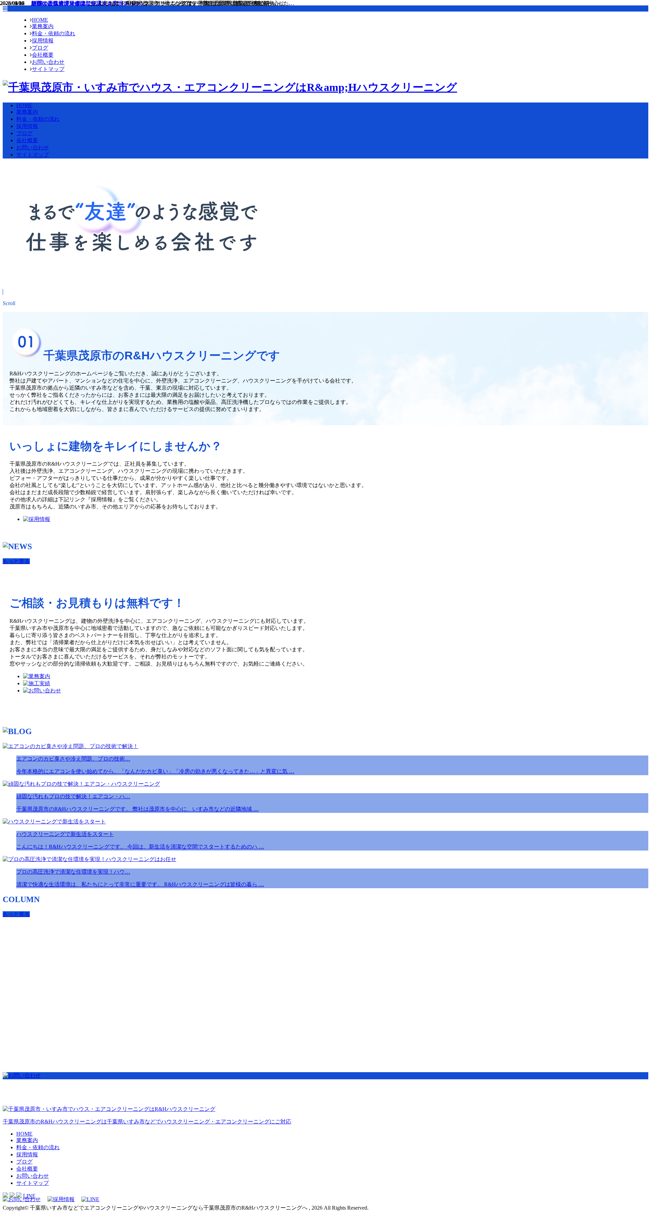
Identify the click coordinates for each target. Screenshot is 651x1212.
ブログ (40, 48)
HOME (40, 20)
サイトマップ (48, 69)
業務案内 (43, 26)
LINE (29, 1196)
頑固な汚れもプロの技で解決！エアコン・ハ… (87, 3)
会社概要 (43, 55)
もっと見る (16, 561)
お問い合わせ (48, 62)
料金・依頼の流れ (53, 33)
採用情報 (43, 40)
